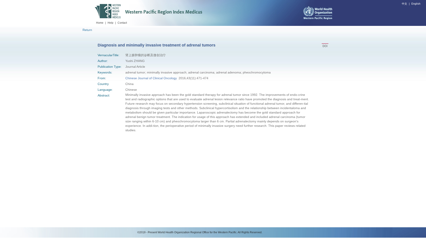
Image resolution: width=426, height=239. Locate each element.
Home (99, 22)
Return (87, 30)
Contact (122, 22)
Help (110, 22)
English (415, 3)
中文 (404, 3)
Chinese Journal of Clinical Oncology (151, 78)
